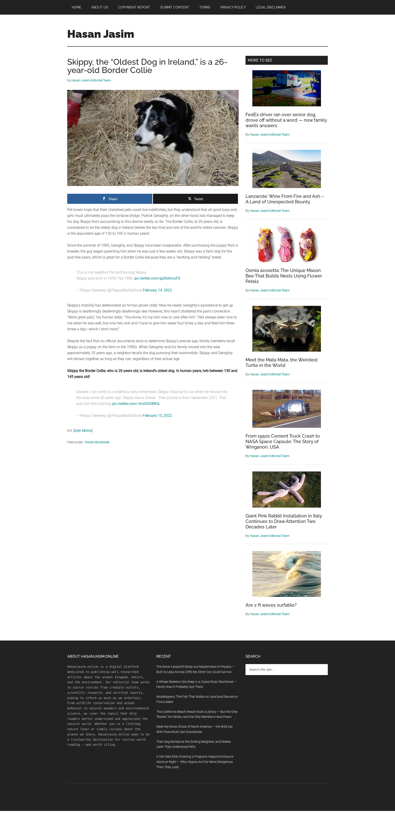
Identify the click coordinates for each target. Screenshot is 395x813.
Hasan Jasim (100, 33)
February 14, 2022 (157, 290)
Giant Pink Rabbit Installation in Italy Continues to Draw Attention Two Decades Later (284, 521)
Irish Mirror (83, 430)
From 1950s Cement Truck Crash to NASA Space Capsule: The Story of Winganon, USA (283, 441)
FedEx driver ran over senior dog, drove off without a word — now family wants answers (286, 120)
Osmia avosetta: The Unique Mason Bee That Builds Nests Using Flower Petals (284, 276)
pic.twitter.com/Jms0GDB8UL (136, 403)
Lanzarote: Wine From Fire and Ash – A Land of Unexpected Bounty (285, 199)
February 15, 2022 (157, 415)
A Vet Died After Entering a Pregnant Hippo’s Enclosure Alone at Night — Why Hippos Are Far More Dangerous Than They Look (194, 762)
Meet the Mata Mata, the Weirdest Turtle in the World (282, 362)
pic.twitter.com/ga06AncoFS (157, 278)
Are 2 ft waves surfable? (271, 605)
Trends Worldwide (96, 442)
